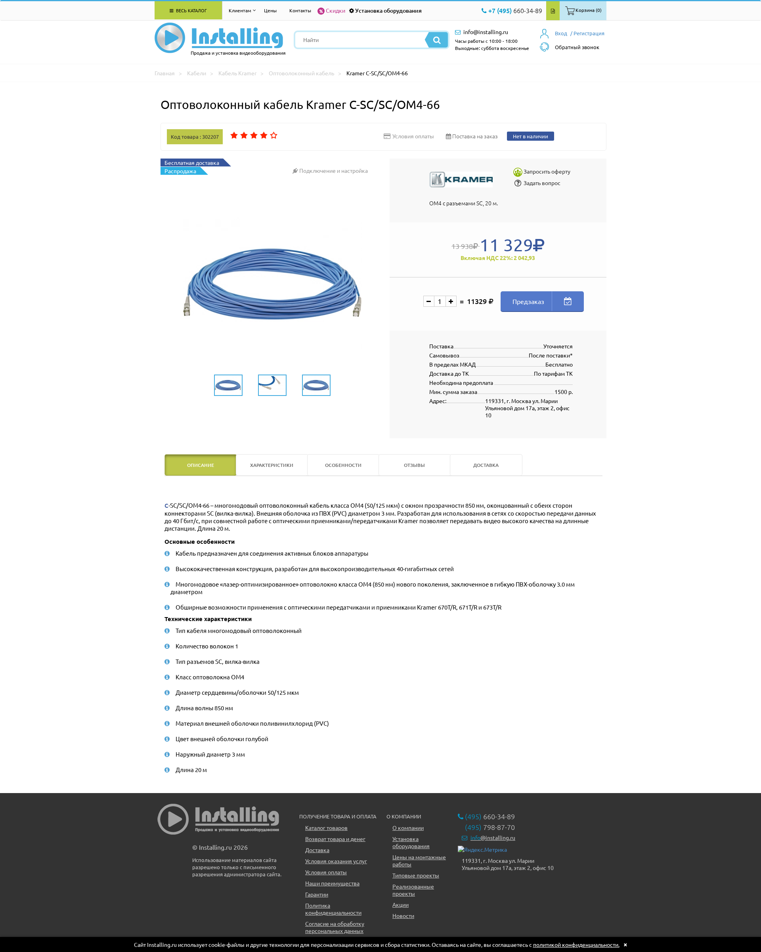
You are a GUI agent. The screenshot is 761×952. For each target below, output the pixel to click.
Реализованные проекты (413, 890)
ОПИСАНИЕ (200, 465)
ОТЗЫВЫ (414, 465)
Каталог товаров (326, 827)
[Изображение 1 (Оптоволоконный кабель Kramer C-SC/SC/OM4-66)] (272, 284)
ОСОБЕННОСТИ (343, 465)
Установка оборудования (388, 10)
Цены (270, 10)
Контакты (300, 10)
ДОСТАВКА (486, 465)
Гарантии (316, 894)
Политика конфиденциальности (333, 909)
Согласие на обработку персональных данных (334, 927)
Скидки (335, 10)
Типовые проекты (415, 875)
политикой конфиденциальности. (576, 944)
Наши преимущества (332, 883)
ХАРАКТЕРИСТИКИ (271, 465)
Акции (400, 904)
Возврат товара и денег (335, 838)
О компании (408, 827)
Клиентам (240, 10)
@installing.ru (492, 837)
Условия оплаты (326, 872)
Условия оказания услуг (336, 860)
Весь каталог (191, 10)
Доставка (317, 849)
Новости (403, 915)
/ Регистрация (587, 33)
